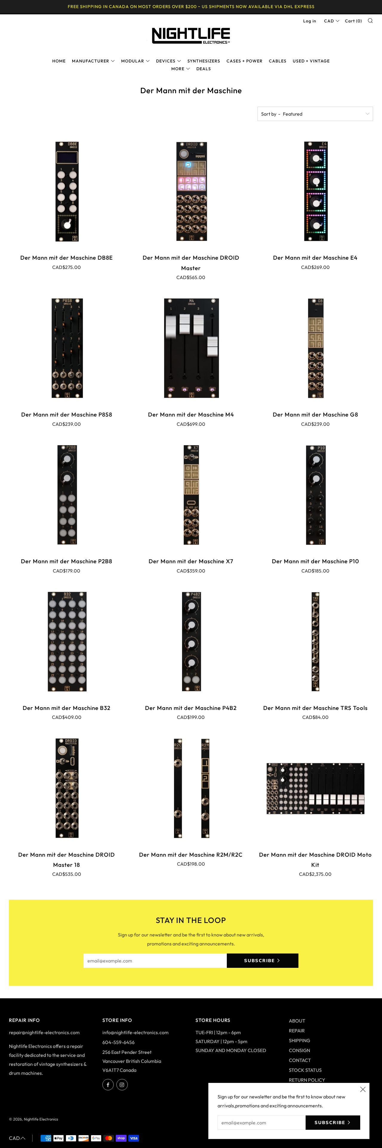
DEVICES (165, 61)
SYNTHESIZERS (203, 61)
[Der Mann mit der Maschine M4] (191, 348)
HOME (59, 61)
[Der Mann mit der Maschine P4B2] (191, 641)
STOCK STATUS (305, 1070)
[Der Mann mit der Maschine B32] (66, 641)
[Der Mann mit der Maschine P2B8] (66, 495)
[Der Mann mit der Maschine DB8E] (66, 191)
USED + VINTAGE (311, 61)
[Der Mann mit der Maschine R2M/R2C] (191, 788)
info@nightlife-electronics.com (135, 1032)
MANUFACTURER (90, 61)
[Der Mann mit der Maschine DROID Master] (191, 191)
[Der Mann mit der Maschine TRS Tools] (315, 641)
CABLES (277, 61)
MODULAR (132, 61)
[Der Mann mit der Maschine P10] (315, 495)
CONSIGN (299, 1050)
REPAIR (297, 1031)
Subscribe (259, 960)
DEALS (203, 68)
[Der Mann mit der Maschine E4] (315, 191)
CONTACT (300, 1060)
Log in (309, 21)
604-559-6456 (118, 1042)
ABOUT (297, 1021)
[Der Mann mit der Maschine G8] (315, 348)
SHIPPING (299, 1040)
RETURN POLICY (307, 1080)
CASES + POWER (245, 61)
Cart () (353, 21)
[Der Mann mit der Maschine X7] (191, 495)
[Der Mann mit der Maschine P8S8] (66, 348)
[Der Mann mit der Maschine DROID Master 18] (66, 788)
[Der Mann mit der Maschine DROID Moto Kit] (315, 788)
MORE (177, 68)
